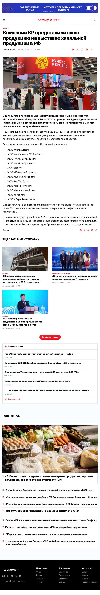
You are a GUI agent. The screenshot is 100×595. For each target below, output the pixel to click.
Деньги (85, 572)
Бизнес (6, 28)
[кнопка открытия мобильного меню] (3, 20)
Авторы (39, 579)
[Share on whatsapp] (81, 49)
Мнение (85, 579)
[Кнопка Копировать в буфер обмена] (90, 49)
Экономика (63, 579)
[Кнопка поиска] (95, 20)
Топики (39, 582)
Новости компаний (90, 582)
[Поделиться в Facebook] (73, 49)
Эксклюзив (63, 572)
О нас (38, 572)
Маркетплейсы (64, 273)
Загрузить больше (50, 337)
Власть (85, 575)
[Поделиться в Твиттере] (77, 49)
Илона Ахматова (9, 49)
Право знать (64, 575)
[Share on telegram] (86, 49)
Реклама (40, 575)
